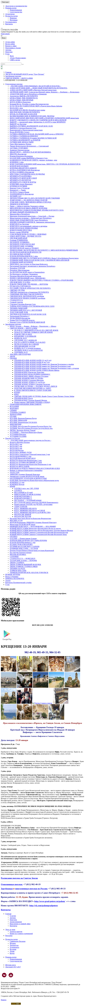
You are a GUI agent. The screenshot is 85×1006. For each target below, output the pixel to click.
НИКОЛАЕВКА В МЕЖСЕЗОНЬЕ (27, 494)
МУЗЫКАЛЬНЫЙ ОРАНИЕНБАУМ (24, 212)
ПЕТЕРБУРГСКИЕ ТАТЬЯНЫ (21, 246)
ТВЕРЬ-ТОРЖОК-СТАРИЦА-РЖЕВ (24, 566)
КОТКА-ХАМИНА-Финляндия (22, 172)
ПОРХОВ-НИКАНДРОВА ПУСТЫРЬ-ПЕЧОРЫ (28, 540)
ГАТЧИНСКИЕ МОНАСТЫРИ (22, 142)
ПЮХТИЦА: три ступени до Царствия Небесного (29, 264)
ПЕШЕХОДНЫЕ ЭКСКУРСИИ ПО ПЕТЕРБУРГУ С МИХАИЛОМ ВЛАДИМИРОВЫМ (44, 250)
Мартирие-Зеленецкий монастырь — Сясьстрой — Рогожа (32, 216)
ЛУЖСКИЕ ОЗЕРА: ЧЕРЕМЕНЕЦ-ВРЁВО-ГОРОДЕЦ (30, 202)
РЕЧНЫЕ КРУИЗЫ (12, 574)
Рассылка (8, 935)
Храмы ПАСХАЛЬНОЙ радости (22, 320)
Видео (12, 953)
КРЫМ (12, 486)
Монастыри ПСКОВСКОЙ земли (22, 524)
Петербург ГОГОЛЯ (17, 268)
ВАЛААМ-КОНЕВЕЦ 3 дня (20, 456)
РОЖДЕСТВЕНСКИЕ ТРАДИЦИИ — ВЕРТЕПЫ (29, 284)
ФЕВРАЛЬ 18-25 (20, 338)
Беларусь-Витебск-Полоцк (20, 442)
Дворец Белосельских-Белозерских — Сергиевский (29, 146)
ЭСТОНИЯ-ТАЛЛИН (18, 436)
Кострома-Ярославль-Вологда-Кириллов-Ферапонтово (30, 518)
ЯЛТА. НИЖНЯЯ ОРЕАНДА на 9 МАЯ (29, 510)
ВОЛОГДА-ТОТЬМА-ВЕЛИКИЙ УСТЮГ (26, 462)
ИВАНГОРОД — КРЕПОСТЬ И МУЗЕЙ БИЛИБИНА (30, 152)
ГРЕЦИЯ (13, 358)
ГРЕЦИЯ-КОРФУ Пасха (23, 398)
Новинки (13, 18)
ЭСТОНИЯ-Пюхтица (18, 434)
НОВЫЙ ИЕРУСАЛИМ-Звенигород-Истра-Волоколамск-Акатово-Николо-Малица (41, 530)
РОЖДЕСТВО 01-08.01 (23, 334)
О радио (13, 916)
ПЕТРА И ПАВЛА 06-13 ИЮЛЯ (26, 344)
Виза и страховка (11, 576)
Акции (8, 580)
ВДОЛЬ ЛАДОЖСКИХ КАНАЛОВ (23, 114)
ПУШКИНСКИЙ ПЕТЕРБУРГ (21, 262)
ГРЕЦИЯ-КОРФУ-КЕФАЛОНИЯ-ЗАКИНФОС (32, 374)
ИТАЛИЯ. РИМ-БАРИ (18, 420)
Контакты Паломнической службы (18, 582)
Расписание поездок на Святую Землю (19, 878)
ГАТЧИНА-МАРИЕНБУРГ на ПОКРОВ (25, 140)
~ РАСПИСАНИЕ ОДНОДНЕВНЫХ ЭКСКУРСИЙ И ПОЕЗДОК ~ (35, 86)
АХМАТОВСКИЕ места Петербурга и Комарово (28, 94)
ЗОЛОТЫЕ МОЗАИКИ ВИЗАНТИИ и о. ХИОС (32, 388)
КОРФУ (17, 392)
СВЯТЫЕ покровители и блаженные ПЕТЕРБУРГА (29, 292)
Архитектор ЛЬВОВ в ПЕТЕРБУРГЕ (24, 96)
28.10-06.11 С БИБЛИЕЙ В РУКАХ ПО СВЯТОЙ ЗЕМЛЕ (36, 330)
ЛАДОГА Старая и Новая (19, 192)
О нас (7, 54)
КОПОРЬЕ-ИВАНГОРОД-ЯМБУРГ (23, 168)
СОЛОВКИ (14, 556)
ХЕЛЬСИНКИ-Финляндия (20, 318)
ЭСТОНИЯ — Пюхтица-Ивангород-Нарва (26, 432)
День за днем (10, 929)
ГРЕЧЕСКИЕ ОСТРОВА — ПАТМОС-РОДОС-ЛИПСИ (35, 386)
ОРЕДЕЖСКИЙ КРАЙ (18, 238)
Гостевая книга (11, 22)
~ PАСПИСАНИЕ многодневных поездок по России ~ (30, 440)
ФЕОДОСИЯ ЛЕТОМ (22, 516)
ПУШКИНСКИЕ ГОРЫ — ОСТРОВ (24, 548)
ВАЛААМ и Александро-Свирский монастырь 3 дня (30, 454)
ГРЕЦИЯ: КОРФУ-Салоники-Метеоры (29, 380)
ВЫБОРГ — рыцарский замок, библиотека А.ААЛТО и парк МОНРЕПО (38, 122)
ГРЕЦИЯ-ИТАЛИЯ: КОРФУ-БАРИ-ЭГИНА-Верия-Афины (36, 370)
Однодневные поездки (13, 84)
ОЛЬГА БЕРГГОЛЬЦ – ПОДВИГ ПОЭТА (25, 236)
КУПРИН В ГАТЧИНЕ (18, 186)
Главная (8, 72)
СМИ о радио (15, 60)
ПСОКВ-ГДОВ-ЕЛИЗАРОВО (21, 544)
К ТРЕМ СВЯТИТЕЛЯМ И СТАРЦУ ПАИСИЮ (32, 390)
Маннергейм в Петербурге (20, 214)
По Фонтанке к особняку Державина (24, 274)
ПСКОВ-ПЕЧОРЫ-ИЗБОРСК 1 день (24, 256)
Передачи (9, 52)
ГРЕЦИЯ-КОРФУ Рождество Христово (29, 372)
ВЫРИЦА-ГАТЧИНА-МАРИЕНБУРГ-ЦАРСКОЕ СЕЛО (31, 126)
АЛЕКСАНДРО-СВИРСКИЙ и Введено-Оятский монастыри (33, 90)
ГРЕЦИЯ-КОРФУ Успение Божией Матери (30, 400)
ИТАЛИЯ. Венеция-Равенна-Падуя (23, 418)
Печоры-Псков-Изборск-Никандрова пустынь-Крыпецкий (32, 550)
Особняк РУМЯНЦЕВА (19, 240)
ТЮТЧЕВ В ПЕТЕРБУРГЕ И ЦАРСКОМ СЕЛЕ (28, 314)
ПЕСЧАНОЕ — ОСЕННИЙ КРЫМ (27, 500)
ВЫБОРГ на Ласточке (18, 124)
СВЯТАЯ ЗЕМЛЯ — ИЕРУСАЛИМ (19, 78)
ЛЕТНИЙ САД (15, 196)
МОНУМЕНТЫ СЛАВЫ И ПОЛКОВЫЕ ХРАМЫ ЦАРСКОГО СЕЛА (37, 210)
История (13, 949)
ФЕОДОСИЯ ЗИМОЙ (22, 514)
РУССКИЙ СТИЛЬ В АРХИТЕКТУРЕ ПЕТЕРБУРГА (30, 288)
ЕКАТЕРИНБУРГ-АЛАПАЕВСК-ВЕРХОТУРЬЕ (28, 478)
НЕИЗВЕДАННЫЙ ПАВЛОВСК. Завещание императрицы (32, 222)
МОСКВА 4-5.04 (16, 520)
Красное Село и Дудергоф (19, 188)
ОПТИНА (13, 536)
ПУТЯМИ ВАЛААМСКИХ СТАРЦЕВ (24, 546)
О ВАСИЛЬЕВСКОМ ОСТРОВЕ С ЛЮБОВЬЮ (28, 234)
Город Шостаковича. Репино (20, 144)
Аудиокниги (14, 947)
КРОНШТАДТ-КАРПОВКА (21, 176)
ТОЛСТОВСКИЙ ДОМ (19, 312)
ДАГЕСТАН (14, 472)
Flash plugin (5, 34)
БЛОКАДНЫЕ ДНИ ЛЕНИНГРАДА (24, 98)
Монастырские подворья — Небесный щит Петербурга (30, 218)
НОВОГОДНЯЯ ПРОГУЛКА (21, 230)
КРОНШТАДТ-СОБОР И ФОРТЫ (23, 182)
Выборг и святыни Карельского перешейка (26, 470)
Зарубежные (7, 888)
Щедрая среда (10, 965)
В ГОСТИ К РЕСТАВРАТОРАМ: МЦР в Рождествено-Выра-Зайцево (36, 106)
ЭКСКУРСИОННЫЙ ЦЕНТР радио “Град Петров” (24, 74)
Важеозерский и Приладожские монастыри (26, 130)
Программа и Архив (13, 48)
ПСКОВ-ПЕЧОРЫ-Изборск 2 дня (22, 542)
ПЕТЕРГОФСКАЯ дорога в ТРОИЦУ (24, 248)
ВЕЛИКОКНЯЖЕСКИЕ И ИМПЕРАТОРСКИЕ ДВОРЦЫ (32, 116)
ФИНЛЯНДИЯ (15, 424)
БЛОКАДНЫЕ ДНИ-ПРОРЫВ (21, 100)
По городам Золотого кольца (20, 552)
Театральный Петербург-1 (19, 316)
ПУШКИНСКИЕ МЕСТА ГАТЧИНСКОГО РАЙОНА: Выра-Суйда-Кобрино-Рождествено (44, 258)
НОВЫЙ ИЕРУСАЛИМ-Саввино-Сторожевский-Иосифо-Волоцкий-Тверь (38, 534)
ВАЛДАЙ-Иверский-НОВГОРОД (23, 458)
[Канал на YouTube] (11, 975)
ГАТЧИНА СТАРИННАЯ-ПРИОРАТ (24, 136)
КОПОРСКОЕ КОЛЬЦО (19, 166)
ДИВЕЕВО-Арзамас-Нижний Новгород (25, 474)
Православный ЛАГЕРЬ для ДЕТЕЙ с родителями (33, 504)
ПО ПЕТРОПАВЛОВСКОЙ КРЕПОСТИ (25, 252)
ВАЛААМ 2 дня (16, 444)
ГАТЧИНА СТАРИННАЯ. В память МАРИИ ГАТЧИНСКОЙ (33, 138)
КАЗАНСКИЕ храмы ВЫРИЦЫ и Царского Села (28, 158)
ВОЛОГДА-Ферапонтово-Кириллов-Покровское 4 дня (30, 464)
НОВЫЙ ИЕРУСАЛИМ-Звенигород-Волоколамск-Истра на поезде (35, 528)
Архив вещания (16, 922)
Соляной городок (16, 302)
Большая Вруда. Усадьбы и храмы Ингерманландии (29, 104)
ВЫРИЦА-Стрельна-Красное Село (23, 128)
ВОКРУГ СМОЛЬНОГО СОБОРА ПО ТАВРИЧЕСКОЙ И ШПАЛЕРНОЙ (38, 120)
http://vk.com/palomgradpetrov (43, 905)
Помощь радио (10, 8)
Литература (14, 945)
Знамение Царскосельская (19, 150)
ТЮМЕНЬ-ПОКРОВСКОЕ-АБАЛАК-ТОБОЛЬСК (29, 572)
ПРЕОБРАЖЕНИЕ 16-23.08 (24, 346)
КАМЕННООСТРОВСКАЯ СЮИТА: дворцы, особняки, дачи (33, 160)
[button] (2, 28)
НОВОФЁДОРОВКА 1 (23, 496)
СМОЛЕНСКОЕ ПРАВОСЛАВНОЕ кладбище (27, 298)
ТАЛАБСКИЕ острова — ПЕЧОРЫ (23, 560)
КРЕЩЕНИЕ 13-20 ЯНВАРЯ (25, 336)
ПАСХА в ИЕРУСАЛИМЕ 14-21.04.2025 (29, 342)
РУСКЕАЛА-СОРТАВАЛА (20, 286)
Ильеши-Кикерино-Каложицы (21, 156)
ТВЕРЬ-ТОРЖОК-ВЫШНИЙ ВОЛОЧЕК (25, 564)
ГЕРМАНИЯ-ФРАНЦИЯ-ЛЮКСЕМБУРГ (26, 404)
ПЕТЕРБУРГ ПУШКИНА (19, 242)
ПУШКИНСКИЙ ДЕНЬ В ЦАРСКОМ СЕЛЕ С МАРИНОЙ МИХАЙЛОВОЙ (39, 260)
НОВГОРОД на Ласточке (19, 224)
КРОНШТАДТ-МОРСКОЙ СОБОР (23, 178)
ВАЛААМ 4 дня (16, 448)
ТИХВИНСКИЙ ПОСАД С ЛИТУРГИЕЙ (26, 310)
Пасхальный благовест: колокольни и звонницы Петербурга (32, 266)
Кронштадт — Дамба (18, 190)
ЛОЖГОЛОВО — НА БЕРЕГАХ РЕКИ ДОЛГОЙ (28, 200)
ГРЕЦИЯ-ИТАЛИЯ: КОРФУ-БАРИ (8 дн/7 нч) (32, 362)
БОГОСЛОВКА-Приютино (20, 102)
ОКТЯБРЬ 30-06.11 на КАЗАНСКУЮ (28, 350)
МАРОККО (14, 408)
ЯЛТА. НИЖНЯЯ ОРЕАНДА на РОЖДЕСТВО (32, 512)
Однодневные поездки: (12, 884)
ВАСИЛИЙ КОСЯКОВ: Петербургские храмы (27, 110)
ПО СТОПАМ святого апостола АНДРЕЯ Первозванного (36, 502)
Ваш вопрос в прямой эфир (20, 924)
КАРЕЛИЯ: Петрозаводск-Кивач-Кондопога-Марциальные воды (34, 480)
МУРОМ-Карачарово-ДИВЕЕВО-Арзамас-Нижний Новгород (33, 522)
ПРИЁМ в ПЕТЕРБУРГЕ (14, 578)
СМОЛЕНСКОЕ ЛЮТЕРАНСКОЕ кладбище (27, 296)
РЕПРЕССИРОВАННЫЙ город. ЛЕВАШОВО (27, 278)
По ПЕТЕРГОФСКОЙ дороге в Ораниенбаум (27, 272)
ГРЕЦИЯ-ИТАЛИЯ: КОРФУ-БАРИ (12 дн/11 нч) (32, 360)
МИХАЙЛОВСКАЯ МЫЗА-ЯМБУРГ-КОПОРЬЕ (28, 208)
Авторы (8, 50)
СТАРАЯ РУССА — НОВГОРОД (22, 558)
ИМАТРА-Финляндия (18, 154)
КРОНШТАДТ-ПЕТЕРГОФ (20, 180)
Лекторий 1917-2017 (13, 967)
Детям (12, 951)
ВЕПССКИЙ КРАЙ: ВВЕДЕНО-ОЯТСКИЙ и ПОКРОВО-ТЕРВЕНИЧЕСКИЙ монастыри (44, 118)
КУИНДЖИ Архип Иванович (21, 184)
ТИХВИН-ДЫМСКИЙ (18, 308)
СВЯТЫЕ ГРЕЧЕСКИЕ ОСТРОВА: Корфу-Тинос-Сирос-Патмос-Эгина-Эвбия (44, 396)
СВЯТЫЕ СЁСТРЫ (17, 290)
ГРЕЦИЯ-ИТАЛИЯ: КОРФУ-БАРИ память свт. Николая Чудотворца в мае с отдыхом (46, 368)
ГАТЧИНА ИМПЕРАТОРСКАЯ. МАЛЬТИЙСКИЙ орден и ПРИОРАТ (37, 134)
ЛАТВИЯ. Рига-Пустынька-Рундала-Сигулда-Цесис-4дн (31, 428)
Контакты (9, 24)
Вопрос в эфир (10, 46)
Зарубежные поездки (13, 76)
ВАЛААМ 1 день (16, 108)
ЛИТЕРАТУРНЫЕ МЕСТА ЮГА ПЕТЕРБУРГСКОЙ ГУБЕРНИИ (35, 198)
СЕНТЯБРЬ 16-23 (21, 352)
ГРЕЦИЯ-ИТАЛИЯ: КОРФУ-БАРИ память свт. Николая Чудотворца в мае (42, 366)
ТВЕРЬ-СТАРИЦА (17, 562)
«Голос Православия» (18, 58)
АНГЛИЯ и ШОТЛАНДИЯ (20, 354)
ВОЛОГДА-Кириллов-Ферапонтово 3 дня (26, 460)
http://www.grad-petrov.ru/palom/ (49, 901)
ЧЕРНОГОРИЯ (15, 414)
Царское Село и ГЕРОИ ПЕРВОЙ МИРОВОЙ (27, 322)
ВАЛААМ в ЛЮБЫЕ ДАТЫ (21, 452)
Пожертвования (16, 10)
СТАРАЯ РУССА (16, 300)
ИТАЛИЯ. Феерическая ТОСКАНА (23, 422)
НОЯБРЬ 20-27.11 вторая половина (27, 348)
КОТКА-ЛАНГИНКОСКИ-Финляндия (25, 170)
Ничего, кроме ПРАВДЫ (19, 232)
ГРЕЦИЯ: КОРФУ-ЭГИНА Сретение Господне (32, 384)
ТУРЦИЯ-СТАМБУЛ (18, 412)
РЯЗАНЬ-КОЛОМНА (18, 554)
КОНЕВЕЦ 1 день (17, 162)
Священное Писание (17, 941)
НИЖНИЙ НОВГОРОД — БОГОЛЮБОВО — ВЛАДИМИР (33, 526)
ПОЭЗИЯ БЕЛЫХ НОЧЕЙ (20, 254)
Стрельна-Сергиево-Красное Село (23, 304)
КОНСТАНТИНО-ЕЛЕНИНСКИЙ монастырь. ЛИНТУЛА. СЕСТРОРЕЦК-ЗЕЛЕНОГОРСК (45, 164)
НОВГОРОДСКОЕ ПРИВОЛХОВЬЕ (24, 228)
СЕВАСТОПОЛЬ (20, 506)
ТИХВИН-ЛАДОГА (17, 568)
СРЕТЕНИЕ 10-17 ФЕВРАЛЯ (25, 340)
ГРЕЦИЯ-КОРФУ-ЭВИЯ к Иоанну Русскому (31, 376)
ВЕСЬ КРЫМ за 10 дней (23, 492)
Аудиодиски (10, 14)
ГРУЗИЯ (13, 416)
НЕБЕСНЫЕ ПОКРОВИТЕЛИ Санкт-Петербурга (29, 220)
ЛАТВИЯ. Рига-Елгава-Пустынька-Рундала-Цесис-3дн (30, 426)
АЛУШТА (18, 490)
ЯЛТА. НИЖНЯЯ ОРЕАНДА (25, 508)
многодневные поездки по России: (31, 888)
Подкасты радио (11, 16)
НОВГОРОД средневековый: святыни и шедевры (28, 226)
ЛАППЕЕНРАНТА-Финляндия (22, 194)
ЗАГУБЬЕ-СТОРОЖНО (19, 148)
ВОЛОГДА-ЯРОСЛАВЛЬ (19, 466)
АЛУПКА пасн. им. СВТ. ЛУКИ (26, 488)
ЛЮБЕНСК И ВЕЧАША (19, 204)
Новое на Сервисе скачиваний (21, 933)
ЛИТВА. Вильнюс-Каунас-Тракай (22, 430)
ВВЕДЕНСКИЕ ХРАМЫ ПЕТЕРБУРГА (25, 112)
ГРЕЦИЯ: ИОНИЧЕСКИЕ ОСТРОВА (28, 378)
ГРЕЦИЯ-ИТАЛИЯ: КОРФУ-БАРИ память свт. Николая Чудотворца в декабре (44, 364)
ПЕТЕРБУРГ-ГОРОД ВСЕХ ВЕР (22, 244)
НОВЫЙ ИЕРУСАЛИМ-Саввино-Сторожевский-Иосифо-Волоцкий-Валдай (39, 532)
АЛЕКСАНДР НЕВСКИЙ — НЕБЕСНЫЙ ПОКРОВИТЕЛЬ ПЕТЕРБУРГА (38, 88)
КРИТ (16, 394)
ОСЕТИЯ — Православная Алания (23, 538)
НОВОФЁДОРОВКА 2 (23, 498)
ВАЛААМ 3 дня (16, 446)
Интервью (13, 20)
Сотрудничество (16, 12)
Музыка (13, 943)
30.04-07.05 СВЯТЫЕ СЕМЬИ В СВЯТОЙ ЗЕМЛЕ (33, 332)
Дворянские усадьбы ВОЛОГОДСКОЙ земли (27, 476)
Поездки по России (12, 438)
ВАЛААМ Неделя (16, 450)
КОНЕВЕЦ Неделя (17, 484)
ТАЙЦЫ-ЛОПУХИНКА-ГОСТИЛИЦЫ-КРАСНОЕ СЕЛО (32, 306)
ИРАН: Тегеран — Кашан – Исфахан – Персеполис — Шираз (33, 326)
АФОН (12, 356)
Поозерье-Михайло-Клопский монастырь (25, 276)
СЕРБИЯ (13, 410)
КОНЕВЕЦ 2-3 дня (17, 482)
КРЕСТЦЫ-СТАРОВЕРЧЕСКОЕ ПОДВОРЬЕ (27, 174)
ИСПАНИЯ (14, 406)
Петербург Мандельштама (19, 270)
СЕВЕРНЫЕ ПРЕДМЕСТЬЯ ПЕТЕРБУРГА (26, 294)
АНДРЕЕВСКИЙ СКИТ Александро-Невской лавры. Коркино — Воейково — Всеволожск (44, 92)
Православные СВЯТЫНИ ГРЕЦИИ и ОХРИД (32, 402)
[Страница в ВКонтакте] (4, 975)
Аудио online (10, 42)
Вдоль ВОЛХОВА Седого (19, 132)
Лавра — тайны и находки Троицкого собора (27, 206)
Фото (12, 56)
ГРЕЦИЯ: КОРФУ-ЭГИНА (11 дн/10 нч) (29, 382)
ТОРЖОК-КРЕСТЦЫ (18, 570)
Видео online (10, 44)
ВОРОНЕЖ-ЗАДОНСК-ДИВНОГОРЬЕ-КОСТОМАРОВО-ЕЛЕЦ (35, 468)
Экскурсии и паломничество (16, 6)
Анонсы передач (16, 931)
